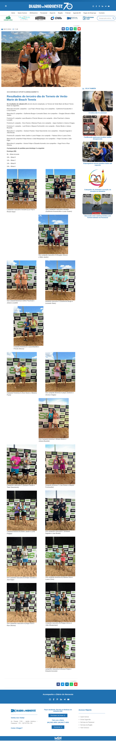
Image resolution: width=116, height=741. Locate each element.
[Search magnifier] (113, 18)
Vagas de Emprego (89, 13)
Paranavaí (43, 13)
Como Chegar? (17, 728)
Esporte (52, 13)
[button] (63, 28)
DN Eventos (34, 13)
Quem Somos (22, 13)
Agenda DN (77, 13)
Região (60, 13)
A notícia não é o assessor (98, 113)
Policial (67, 13)
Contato (102, 13)
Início (13, 13)
